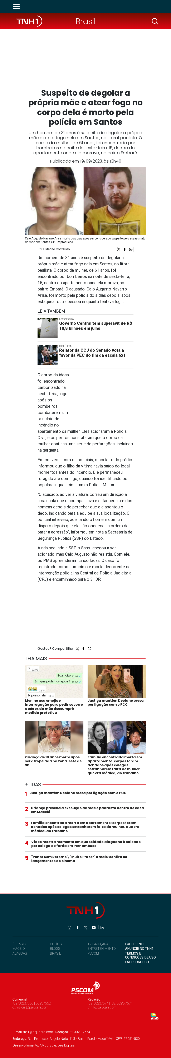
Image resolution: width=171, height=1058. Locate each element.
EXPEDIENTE (135, 944)
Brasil (86, 21)
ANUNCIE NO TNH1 (139, 949)
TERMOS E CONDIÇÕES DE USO (140, 955)
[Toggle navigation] (18, 6)
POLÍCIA (56, 944)
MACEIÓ (19, 949)
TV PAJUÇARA (98, 944)
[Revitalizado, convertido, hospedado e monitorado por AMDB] (154, 1016)
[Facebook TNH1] (78, 927)
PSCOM (93, 953)
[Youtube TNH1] (94, 927)
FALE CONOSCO (137, 962)
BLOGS (55, 949)
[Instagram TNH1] (70, 927)
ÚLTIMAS (19, 944)
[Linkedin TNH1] (102, 927)
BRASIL (55, 953)
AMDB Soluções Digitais (57, 1045)
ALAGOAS (20, 953)
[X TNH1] (86, 927)
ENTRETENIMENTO (102, 949)
